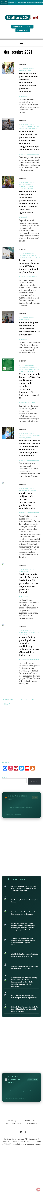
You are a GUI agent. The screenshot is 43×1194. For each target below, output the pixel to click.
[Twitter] (25, 1131)
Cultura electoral (26, 71)
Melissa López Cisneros (29, 276)
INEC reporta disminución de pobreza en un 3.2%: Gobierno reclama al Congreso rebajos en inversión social (29, 140)
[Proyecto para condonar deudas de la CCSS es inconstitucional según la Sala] (8, 253)
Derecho (31, 257)
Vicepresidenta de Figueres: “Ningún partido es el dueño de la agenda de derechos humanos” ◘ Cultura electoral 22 (29, 386)
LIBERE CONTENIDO (14, 1124)
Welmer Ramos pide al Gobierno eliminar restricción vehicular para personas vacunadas (28, 82)
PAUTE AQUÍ (13, 1121)
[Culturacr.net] (21, 17)
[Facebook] (16, 1131)
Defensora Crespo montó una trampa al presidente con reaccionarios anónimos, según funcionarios (30, 448)
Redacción (24, 96)
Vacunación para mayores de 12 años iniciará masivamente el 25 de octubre (29, 328)
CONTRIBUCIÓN (29, 1121)
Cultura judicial (25, 255)
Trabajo (21, 127)
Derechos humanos (25, 369)
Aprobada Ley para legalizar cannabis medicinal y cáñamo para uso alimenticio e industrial (29, 646)
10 (32, 699)
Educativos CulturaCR (28, 402)
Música (33, 490)
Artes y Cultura (24, 490)
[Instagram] (21, 1131)
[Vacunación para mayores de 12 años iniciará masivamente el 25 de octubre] (8, 317)
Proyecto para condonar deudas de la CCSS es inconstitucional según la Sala (29, 266)
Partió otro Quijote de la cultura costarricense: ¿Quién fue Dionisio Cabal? (27, 501)
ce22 (34, 367)
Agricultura (23, 184)
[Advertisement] (21, 735)
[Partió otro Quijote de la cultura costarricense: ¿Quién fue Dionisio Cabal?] (8, 488)
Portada (34, 129)
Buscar (4, 777)
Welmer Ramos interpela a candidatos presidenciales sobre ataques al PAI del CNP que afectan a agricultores (28, 202)
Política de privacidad (14, 1138)
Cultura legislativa (32, 127)
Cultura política (25, 129)
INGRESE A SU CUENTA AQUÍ (22, 26)
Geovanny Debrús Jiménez (30, 154)
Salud (21, 320)
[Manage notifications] (38, 1189)
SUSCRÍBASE (32, 1124)
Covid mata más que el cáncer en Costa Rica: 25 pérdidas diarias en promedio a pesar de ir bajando (28, 583)
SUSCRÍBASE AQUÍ (23, 30)
